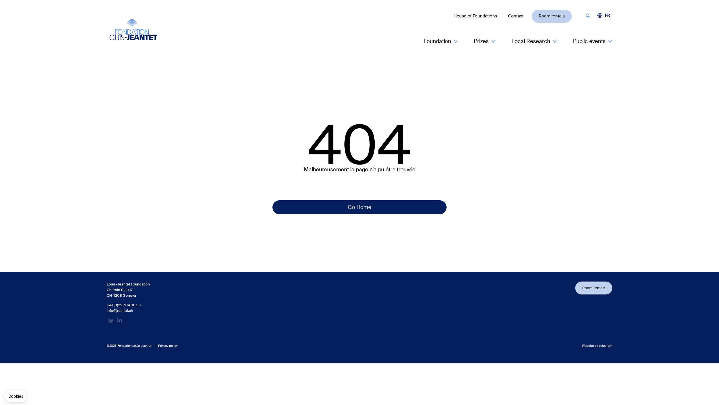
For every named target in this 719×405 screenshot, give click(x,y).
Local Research (530, 41)
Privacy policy (168, 346)
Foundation (437, 41)
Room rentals (552, 16)
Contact (516, 16)
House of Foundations (475, 16)
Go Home (359, 207)
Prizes (481, 41)
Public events (589, 41)
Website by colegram (597, 346)
